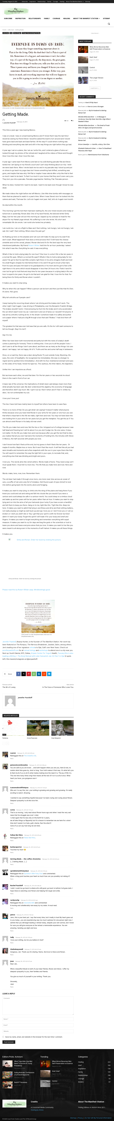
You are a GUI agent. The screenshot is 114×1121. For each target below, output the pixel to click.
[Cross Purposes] (38, 728)
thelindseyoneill (16, 949)
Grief (53, 734)
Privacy (80, 1118)
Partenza (5, 738)
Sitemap (73, 1118)
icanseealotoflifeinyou (19, 787)
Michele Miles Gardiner (86, 117)
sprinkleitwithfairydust (19, 871)
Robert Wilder (34, 245)
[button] (109, 23)
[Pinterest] (28, 674)
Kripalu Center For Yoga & (41, 653)
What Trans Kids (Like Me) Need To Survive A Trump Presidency (23, 1063)
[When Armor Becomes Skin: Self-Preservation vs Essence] (83, 49)
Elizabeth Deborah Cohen (87, 148)
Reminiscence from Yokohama (98, 155)
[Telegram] (49, 674)
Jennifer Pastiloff (9, 123)
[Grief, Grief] (83, 59)
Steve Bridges (17, 33)
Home (4, 30)
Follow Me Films (16, 835)
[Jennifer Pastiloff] (9, 120)
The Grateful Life (30, 756)
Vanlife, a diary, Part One (101, 144)
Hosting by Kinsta (37, 1110)
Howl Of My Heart (91, 102)
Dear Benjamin (56, 738)
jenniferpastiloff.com (10, 650)
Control (92, 67)
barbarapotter (16, 847)
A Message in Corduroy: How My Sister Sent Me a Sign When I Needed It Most (94, 119)
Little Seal (11, 30)
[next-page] (7, 743)
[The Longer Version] (83, 80)
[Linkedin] (39, 674)
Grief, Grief (93, 57)
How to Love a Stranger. (95, 106)
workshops (43, 650)
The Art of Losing (8, 687)
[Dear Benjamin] (62, 728)
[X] (23, 674)
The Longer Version (96, 78)
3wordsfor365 (29, 903)
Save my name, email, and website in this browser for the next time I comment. (34, 1037)
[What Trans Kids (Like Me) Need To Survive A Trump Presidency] (7, 1063)
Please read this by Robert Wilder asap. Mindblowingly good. (26, 590)
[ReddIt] (44, 674)
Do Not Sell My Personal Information (98, 1118)
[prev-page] (3, 743)
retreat (32, 647)
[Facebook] (18, 674)
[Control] (83, 70)
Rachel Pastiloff (16, 885)
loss (11, 33)
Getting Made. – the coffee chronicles (25, 859)
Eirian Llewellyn (83, 144)
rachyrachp (14, 900)
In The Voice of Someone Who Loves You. (58, 687)
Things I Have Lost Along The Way (31, 33)
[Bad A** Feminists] (7, 1084)
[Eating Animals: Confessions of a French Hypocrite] (7, 1075)
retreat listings (29, 650)
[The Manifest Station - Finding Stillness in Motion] (15, 10)
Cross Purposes (32, 738)
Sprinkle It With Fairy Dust (33, 873)
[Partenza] (13, 728)
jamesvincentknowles (19, 765)
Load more (94, 88)
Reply (11, 758)
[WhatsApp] (34, 674)
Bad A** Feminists (20, 1082)
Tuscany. (61, 653)
